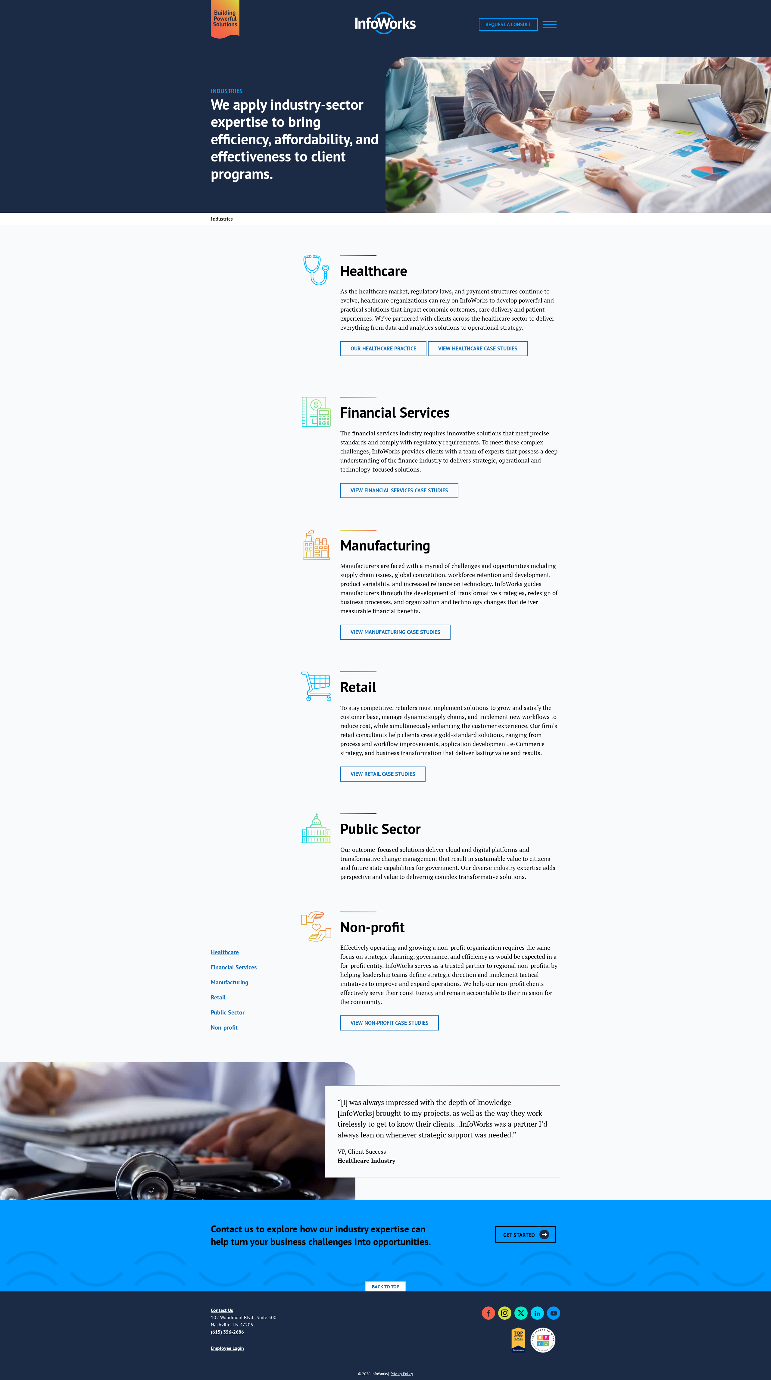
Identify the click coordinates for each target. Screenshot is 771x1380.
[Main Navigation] (550, 24)
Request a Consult (508, 24)
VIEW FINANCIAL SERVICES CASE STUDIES (399, 490)
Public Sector (228, 1012)
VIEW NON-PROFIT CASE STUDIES (390, 1022)
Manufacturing (229, 982)
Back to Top (385, 1287)
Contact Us (222, 1310)
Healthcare (225, 952)
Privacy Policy (402, 1374)
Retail (218, 997)
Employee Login (227, 1348)
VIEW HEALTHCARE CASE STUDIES (477, 348)
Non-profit (224, 1027)
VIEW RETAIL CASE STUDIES (383, 773)
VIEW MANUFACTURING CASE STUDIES (395, 632)
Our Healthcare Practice (383, 348)
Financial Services (234, 967)
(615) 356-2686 (227, 1332)
